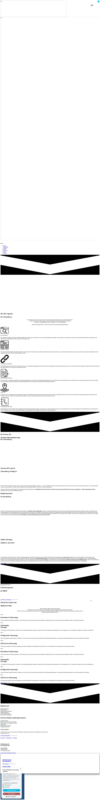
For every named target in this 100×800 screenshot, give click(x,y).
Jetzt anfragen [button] (3, 563)
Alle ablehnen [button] (11, 793)
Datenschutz (9, 737)
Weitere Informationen (15, 780)
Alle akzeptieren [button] (11, 790)
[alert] (11, 783)
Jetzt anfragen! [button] (5, 763)
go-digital (15, 737)
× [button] (20, 768)
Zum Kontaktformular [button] (5, 735)
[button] (50, 243)
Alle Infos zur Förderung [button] (6, 599)
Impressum (3, 737)
